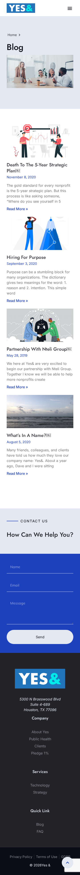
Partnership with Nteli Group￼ (39, 349)
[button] (69, 8)
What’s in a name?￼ (29, 435)
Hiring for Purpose (26, 257)
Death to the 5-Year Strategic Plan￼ (37, 168)
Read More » (17, 209)
